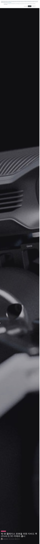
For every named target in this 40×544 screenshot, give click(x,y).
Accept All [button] (30, 6)
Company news (3, 531)
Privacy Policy (9, 2)
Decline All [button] (33, 6)
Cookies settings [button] (25, 6)
